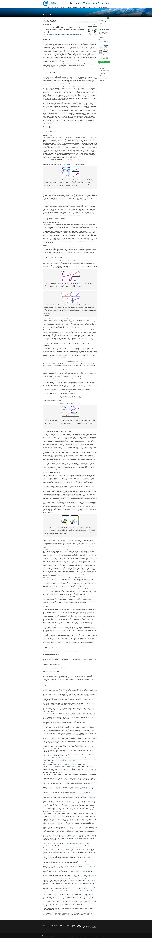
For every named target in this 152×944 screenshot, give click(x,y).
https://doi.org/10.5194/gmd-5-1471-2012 (63, 760)
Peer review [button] (75, 7)
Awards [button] (90, 7)
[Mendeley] (100, 41)
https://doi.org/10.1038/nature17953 (60, 825)
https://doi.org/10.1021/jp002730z (80, 793)
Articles (44, 18)
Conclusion (102, 71)
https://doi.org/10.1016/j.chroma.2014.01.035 (52, 751)
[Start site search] (108, 18)
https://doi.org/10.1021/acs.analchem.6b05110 (83, 715)
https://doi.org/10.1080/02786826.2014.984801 (76, 914)
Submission (63, 7)
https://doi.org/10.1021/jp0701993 (58, 718)
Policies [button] (69, 7)
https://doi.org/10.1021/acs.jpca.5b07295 (63, 692)
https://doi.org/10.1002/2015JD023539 (76, 734)
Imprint (96, 936)
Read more (102, 37)
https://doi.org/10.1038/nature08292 (87, 797)
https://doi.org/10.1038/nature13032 (50, 742)
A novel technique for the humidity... (106, 56)
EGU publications (103, 7)
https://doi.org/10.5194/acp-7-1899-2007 (76, 878)
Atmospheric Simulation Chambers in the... (105, 52)
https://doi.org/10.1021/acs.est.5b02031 (74, 833)
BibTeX (101, 25)
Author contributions (104, 75)
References (102, 80)
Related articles (93, 22)
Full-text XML (102, 23)
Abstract (101, 65)
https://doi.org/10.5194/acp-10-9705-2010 (52, 839)
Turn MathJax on (104, 61)
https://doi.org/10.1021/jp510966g (87, 883)
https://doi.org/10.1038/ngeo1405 (83, 888)
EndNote (101, 26)
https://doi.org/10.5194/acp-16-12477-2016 (65, 862)
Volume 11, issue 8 (51, 18)
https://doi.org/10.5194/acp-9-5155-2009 (51, 772)
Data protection (103, 936)
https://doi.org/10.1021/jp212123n (73, 847)
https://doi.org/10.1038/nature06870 (50, 858)
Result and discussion (104, 70)
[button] (88, 18)
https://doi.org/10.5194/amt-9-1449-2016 (80, 776)
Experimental (102, 68)
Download (47, 187)
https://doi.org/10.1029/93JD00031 (83, 746)
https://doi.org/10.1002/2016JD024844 (86, 852)
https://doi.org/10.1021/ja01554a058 (53, 909)
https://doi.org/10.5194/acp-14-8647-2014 (52, 867)
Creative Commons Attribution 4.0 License (80, 936)
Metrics (87, 22)
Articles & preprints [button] (54, 7)
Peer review (82, 22)
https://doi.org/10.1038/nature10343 (60, 811)
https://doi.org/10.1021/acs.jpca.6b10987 (77, 695)
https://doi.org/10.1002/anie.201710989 (51, 706)
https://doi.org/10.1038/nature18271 (50, 905)
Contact (92, 936)
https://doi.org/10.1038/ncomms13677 (51, 700)
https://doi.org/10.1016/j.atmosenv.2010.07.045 (85, 871)
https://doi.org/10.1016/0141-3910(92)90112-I (57, 755)
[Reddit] (102, 41)
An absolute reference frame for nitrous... (105, 47)
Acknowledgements (104, 78)
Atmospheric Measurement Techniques (89, 3)
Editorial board (83, 7)
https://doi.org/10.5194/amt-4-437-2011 (77, 843)
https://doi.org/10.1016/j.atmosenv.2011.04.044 (76, 764)
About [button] (95, 7)
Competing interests (104, 77)
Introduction (102, 66)
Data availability (103, 73)
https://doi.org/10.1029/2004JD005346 (85, 779)
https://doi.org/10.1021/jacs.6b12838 (51, 892)
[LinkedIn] (107, 41)
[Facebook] (105, 41)
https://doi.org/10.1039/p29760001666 (51, 723)
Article (76, 22)
